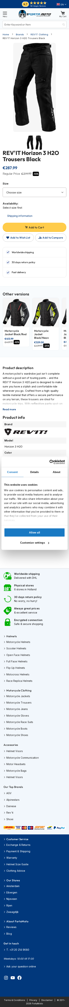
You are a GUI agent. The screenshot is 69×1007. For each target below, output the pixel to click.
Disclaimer (47, 1000)
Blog (9, 933)
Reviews (11, 927)
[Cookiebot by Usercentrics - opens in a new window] (49, 462)
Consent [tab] (12, 471)
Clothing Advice (15, 870)
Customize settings (32, 542)
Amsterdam (12, 886)
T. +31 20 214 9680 (17, 949)
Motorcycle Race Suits (19, 722)
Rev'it (9, 812)
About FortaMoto (17, 921)
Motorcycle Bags (16, 770)
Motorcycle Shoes (17, 735)
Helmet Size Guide (17, 864)
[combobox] (34, 24)
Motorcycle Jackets (18, 696)
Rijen (9, 905)
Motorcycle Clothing (18, 690)
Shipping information (19, 216)
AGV (9, 793)
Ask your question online (21, 966)
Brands (20, 34)
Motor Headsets (15, 764)
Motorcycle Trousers (18, 702)
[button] (61, 4)
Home (6, 34)
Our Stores (13, 880)
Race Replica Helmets (19, 680)
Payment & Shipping (18, 851)
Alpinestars (12, 799)
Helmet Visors (14, 751)
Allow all (34, 532)
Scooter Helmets (16, 648)
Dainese (11, 806)
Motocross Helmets (17, 674)
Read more (9, 409)
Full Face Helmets (16, 661)
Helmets (11, 636)
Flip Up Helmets (15, 667)
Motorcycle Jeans (17, 708)
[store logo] (35, 14)
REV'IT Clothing (39, 34)
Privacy (33, 1000)
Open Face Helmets (18, 654)
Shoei (9, 819)
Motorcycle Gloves (17, 715)
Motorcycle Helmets (18, 641)
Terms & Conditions (14, 1000)
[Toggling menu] (5, 14)
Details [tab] (34, 471)
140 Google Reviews (38, 6)
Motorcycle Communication (22, 757)
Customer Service (17, 839)
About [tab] (57, 471)
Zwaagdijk (12, 911)
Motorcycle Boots (16, 728)
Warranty (11, 857)
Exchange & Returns (18, 844)
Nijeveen (11, 898)
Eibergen (11, 892)
